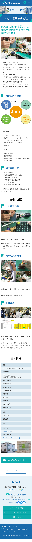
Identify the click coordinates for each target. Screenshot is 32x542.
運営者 (4, 531)
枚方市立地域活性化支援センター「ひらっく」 (15, 499)
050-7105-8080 (17, 494)
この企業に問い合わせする (16, 460)
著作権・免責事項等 (23, 529)
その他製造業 (7, 431)
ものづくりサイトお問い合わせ (16, 512)
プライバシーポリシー (8, 529)
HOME (4, 526)
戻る (16, 471)
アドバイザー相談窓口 (17, 508)
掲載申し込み (17, 517)
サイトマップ (12, 531)
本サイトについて (14, 526)
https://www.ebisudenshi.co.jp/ (12, 438)
